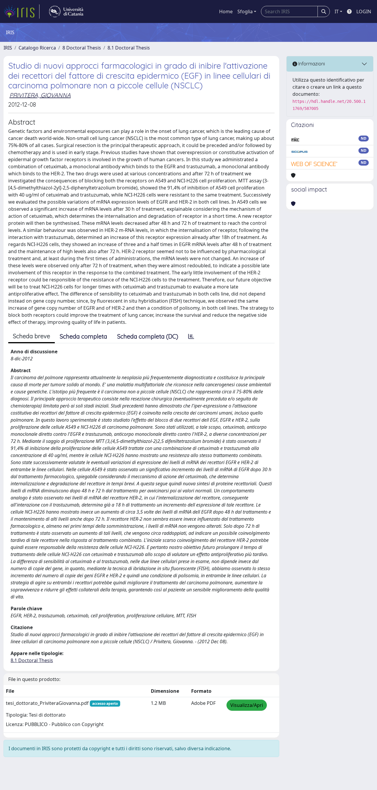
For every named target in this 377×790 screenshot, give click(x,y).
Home (226, 11)
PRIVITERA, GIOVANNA (40, 95)
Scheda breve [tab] (31, 336)
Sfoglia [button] (245, 11)
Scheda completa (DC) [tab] (147, 336)
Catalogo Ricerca (37, 47)
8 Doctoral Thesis (81, 47)
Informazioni (311, 64)
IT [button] (337, 11)
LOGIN (363, 11)
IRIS (8, 47)
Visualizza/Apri (246, 705)
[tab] (191, 336)
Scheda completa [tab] (83, 336)
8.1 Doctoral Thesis (129, 47)
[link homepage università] (66, 11)
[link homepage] (21, 11)
